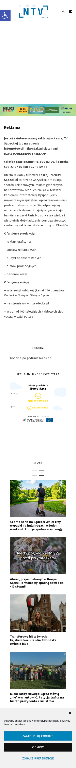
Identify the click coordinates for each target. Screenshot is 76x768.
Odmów (38, 747)
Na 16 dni (45, 358)
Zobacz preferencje (38, 758)
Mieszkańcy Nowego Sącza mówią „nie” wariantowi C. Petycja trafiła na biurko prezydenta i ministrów (37, 697)
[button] (5, 15)
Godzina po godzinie (24, 358)
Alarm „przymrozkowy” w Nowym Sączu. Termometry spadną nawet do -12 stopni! (37, 582)
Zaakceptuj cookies (38, 736)
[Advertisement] (38, 63)
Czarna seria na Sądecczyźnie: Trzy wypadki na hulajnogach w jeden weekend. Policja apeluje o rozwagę (36, 525)
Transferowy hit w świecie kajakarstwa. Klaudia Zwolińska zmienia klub (33, 640)
